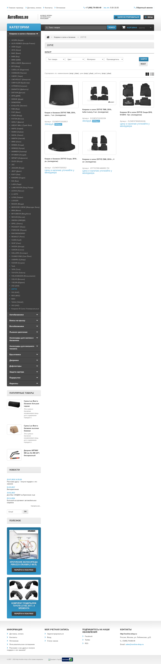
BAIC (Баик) (16, 53)
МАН (13, 299)
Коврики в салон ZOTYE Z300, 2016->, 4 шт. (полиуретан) (98, 160)
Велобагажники (16, 326)
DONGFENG (16, 102)
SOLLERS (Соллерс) (19, 253)
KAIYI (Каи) (15, 174)
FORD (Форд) (16, 116)
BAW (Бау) (15, 57)
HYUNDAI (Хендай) (18, 155)
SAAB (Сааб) (16, 240)
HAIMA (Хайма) (17, 132)
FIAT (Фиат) (16, 112)
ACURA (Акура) (17, 40)
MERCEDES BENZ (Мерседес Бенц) (25, 207)
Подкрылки (14, 377)
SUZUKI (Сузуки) (18, 263)
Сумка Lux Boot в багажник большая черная (31, 403)
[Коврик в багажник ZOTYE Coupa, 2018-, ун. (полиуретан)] (62, 142)
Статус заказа (52, 641)
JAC (13, 165)
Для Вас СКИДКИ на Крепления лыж (21, 495)
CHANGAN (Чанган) (19, 73)
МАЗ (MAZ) (15, 296)
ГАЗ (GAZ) (15, 292)
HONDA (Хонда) (17, 145)
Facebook (88, 636)
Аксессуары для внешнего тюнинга (21, 347)
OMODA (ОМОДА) (18, 220)
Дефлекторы (15, 366)
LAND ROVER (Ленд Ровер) (22, 188)
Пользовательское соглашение (22, 644)
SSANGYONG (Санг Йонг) (21, 256)
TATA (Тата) (15, 269)
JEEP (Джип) (16, 171)
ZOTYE (14, 289)
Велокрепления (13, 489)
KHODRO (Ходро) (18, 178)
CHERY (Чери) (17, 76)
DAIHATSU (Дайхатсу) (19, 89)
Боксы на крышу (17, 320)
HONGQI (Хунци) (18, 148)
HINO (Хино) (16, 142)
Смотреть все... (36, 506)
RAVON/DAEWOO (18, 233)
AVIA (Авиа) (16, 50)
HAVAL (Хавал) (17, 135)
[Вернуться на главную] (48, 37)
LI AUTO (14, 194)
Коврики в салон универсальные (25, 309)
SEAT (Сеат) (16, 243)
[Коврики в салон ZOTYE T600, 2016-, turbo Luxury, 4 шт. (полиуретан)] (99, 93)
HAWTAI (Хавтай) (18, 138)
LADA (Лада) (16, 184)
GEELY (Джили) (17, 122)
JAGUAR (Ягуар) (17, 168)
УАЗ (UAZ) (15, 305)
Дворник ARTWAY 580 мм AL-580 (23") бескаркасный (31, 453)
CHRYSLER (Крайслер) (20, 83)
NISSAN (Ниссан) (18, 217)
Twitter (87, 640)
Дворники (14, 360)
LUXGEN (14, 201)
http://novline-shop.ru (22, 659)
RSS (86, 643)
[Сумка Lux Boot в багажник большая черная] (14, 404)
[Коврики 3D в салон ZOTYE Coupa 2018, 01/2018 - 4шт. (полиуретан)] (137, 94)
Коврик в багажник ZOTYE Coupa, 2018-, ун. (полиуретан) (61, 159)
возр (71, 73)
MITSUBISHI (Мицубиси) (21, 214)
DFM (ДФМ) (15, 96)
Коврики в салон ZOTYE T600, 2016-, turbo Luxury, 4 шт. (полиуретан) (97, 110)
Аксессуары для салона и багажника (21, 339)
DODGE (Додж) (17, 99)
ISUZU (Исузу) (16, 161)
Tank (13, 266)
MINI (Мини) (16, 210)
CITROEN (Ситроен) (19, 86)
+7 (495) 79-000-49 (93, 8)
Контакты (49, 8)
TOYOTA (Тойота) (18, 273)
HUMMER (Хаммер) (19, 152)
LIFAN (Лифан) (17, 197)
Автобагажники (16, 314)
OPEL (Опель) (17, 224)
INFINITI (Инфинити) (19, 158)
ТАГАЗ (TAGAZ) (17, 302)
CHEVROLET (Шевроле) (20, 79)
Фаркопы (13, 383)
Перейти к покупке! (23, 570)
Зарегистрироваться (128, 17)
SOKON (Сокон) (17, 250)
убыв (76, 73)
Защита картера (16, 372)
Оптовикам (60, 8)
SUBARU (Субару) (18, 260)
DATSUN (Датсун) (18, 93)
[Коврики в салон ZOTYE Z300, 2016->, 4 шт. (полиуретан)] (99, 143)
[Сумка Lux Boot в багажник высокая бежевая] (14, 429)
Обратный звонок (144, 8)
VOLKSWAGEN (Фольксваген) (23, 276)
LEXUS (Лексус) (17, 191)
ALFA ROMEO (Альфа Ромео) (23, 43)
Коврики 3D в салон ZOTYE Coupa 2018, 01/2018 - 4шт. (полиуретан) (136, 113)
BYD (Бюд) (15, 66)
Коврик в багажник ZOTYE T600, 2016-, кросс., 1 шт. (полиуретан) (60, 113)
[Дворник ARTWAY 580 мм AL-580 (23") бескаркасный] (14, 455)
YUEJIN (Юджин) (18, 283)
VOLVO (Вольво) (18, 279)
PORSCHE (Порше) (18, 230)
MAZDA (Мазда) (17, 204)
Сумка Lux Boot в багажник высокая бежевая (31, 428)
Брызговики (15, 354)
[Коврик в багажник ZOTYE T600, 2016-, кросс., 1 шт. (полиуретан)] (62, 94)
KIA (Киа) (15, 181)
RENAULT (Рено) (18, 237)
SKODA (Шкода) (17, 246)
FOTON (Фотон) (17, 119)
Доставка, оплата (34, 8)
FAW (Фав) (15, 109)
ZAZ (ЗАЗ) (15, 286)
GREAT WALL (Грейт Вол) (21, 125)
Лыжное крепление (18, 332)
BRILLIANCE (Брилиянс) (21, 63)
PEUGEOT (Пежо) (18, 227)
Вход (150, 17)
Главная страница (16, 8)
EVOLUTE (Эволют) (19, 106)
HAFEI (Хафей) (17, 129)
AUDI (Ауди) (16, 47)
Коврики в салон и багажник (22, 33)
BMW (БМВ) (16, 60)
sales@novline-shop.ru (135, 644)
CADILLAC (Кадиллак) (20, 70)
